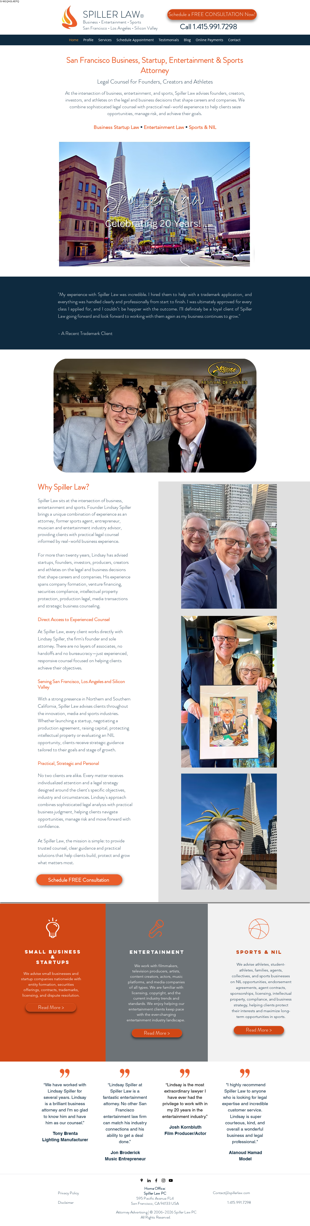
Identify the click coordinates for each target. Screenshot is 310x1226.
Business (90, 22)
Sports (135, 22)
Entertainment (113, 22)
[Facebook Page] (156, 1180)
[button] (105, 40)
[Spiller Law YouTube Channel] (170, 1180)
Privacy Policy (68, 1193)
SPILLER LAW (111, 14)
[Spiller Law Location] (141, 1180)
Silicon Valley (146, 28)
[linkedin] (149, 1180)
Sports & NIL (202, 127)
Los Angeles (120, 28)
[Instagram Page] (163, 1180)
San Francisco (95, 28)
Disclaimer (66, 1202)
